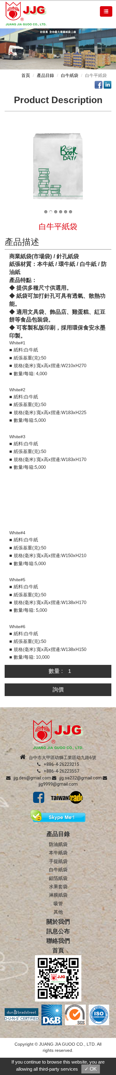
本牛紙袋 (58, 852)
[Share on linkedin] (107, 84)
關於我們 (58, 921)
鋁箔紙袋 (58, 878)
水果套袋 (58, 886)
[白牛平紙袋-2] (58, 165)
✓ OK (90, 1069)
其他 (58, 911)
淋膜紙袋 (58, 894)
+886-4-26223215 (61, 764)
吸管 (58, 903)
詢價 (58, 690)
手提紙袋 (58, 861)
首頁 (25, 75)
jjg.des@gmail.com (32, 777)
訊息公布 (58, 931)
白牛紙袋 (69, 75)
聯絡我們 (58, 941)
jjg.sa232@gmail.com (80, 777)
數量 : (56, 671)
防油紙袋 (58, 844)
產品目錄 (45, 75)
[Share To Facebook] (98, 84)
